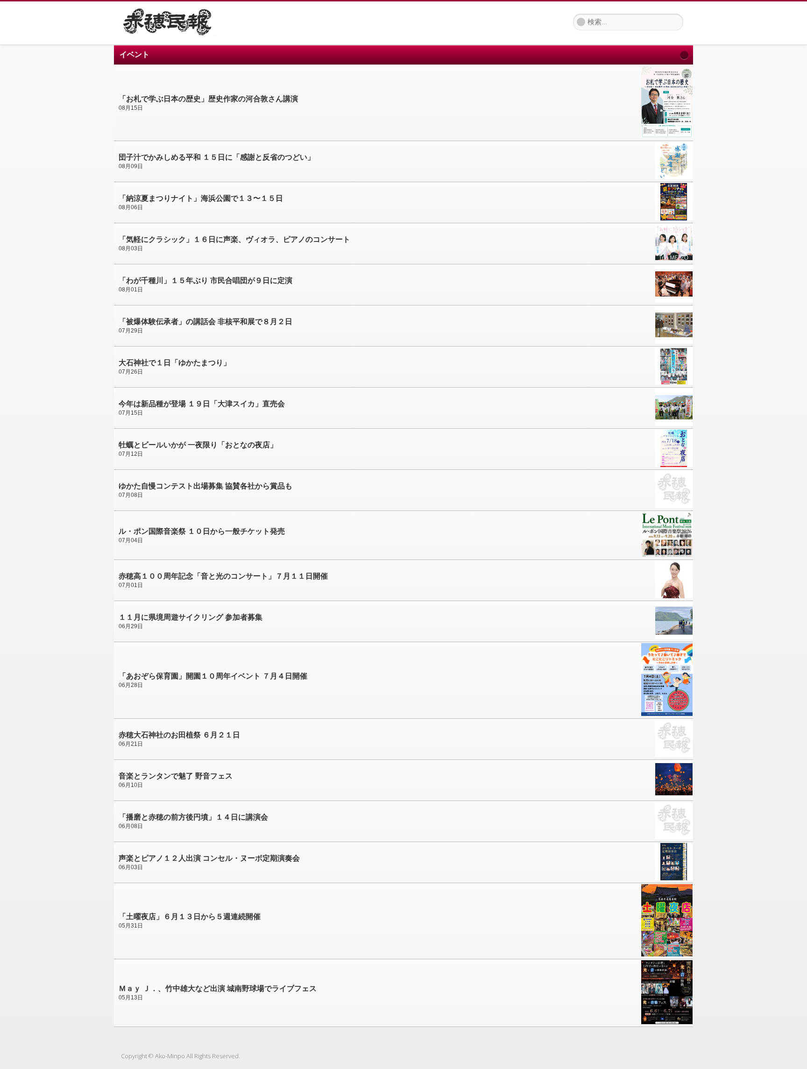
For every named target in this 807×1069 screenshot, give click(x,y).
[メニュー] (228, 19)
